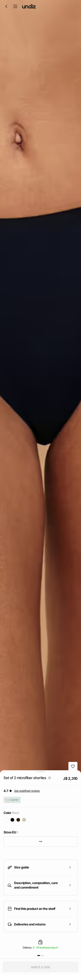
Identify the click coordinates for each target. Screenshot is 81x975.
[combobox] (40, 841)
